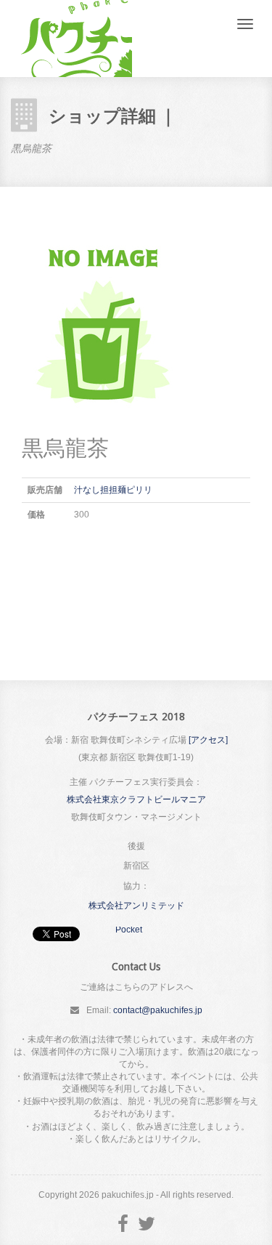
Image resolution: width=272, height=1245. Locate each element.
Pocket (128, 929)
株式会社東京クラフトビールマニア (136, 799)
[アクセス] (208, 740)
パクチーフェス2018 (71, 38)
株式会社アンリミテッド (136, 905)
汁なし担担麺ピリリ (113, 490)
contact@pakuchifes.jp (157, 1010)
